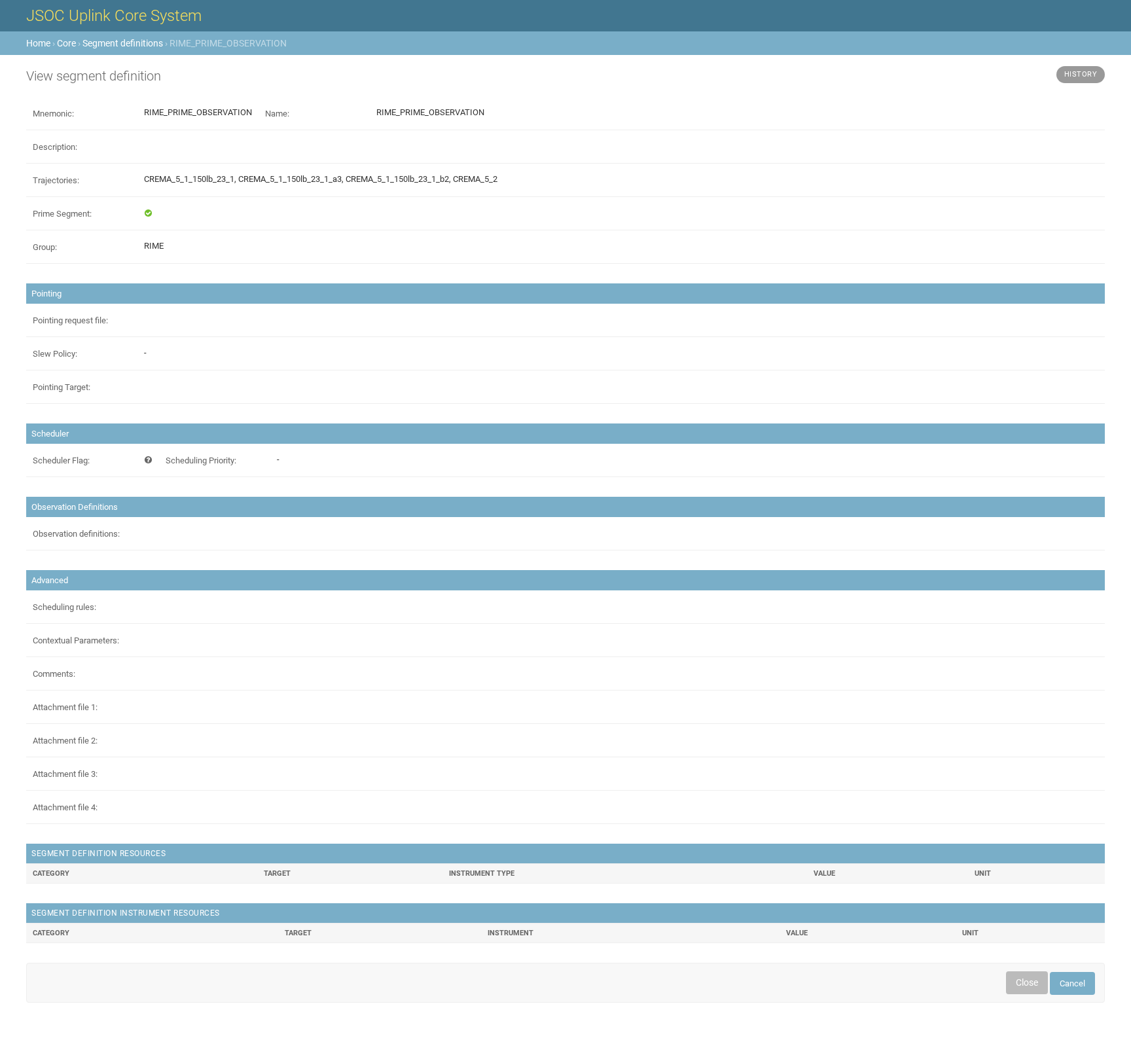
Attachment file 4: (65, 807)
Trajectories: (56, 180)
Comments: (54, 674)
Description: (55, 147)
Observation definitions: (76, 534)
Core (66, 43)
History (1081, 74)
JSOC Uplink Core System (114, 16)
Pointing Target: (61, 387)
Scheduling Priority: (201, 460)
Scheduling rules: (64, 607)
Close (1027, 982)
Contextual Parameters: (76, 640)
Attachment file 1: (65, 707)
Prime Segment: (62, 214)
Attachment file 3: (65, 774)
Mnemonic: (53, 113)
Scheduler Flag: (61, 460)
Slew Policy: (55, 354)
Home (38, 43)
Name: (277, 113)
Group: (45, 247)
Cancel (1072, 983)
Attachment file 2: (65, 741)
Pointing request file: (70, 320)
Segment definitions (122, 43)
